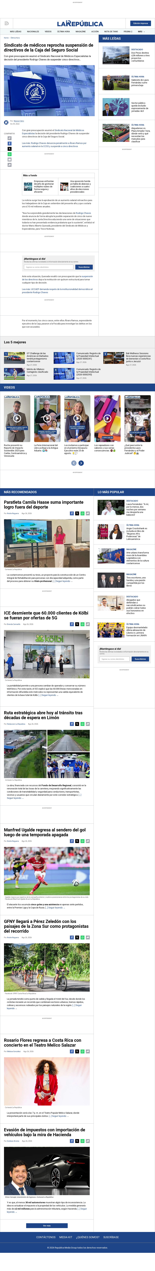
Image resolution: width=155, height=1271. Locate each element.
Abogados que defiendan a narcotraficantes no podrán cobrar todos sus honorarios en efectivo (136, 607)
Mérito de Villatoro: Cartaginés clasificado (37, 370)
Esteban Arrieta (13, 1141)
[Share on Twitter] (10, 149)
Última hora (15, 38)
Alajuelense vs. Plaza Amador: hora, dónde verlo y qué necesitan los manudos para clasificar (140, 135)
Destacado (137, 49)
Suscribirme (84, 267)
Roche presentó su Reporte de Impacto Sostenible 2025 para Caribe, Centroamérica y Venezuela (15, 450)
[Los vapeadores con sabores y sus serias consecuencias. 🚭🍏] (107, 418)
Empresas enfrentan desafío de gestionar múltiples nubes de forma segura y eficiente (44, 186)
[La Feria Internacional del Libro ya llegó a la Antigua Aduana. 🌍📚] (47, 418)
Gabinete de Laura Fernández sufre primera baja (140, 83)
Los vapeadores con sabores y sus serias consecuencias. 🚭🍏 (105, 448)
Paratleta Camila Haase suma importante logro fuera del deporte (43, 505)
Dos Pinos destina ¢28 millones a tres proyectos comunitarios (140, 57)
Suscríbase (111, 1237)
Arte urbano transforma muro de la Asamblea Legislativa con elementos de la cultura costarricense (137, 558)
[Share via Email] (10, 159)
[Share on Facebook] (10, 143)
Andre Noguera (13, 513)
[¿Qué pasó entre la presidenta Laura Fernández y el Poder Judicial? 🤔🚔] (137, 418)
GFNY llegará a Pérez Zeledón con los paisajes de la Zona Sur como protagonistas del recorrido (46, 926)
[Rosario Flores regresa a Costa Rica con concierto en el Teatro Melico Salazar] (47, 1081)
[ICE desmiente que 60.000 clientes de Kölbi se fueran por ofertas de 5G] (47, 654)
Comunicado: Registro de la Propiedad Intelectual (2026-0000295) (88, 372)
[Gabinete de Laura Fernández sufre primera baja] (116, 81)
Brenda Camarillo (13, 624)
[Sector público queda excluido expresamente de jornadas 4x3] (116, 107)
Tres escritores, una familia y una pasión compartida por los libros (136, 581)
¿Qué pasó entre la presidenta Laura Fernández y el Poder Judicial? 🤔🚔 (134, 449)
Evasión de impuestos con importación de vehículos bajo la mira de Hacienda (44, 1132)
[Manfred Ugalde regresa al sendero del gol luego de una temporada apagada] (47, 871)
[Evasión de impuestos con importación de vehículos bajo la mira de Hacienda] (47, 1171)
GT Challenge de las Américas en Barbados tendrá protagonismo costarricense (37, 357)
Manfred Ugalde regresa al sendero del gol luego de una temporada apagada (45, 832)
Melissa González (14, 1051)
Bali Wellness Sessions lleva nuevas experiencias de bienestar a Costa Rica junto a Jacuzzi (138, 357)
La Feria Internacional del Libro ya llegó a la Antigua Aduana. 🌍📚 (46, 448)
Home (6, 38)
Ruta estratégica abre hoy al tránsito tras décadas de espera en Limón (43, 715)
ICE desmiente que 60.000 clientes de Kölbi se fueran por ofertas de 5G (46, 615)
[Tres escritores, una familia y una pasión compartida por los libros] (111, 580)
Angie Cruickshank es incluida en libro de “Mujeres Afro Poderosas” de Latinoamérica (136, 533)
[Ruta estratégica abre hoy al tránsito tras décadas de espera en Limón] (47, 754)
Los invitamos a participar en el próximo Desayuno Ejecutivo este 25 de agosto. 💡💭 (76, 449)
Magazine (131, 549)
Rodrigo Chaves (83, 213)
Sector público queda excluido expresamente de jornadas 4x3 (139, 107)
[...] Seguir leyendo (61, 581)
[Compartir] (10, 165)
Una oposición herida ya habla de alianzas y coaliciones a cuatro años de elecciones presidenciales (80, 186)
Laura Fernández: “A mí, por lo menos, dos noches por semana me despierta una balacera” (137, 509)
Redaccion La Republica (16, 724)
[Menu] (7, 23)
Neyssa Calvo (19, 121)
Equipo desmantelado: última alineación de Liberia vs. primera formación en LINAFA (137, 631)
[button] (140, 23)
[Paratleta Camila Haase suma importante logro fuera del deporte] (47, 543)
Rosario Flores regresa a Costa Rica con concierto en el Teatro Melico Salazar (42, 1043)
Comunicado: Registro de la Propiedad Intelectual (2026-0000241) (88, 356)
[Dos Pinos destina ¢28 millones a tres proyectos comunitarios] (116, 55)
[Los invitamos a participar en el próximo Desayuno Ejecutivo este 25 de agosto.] (77, 418)
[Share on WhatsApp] (10, 154)
